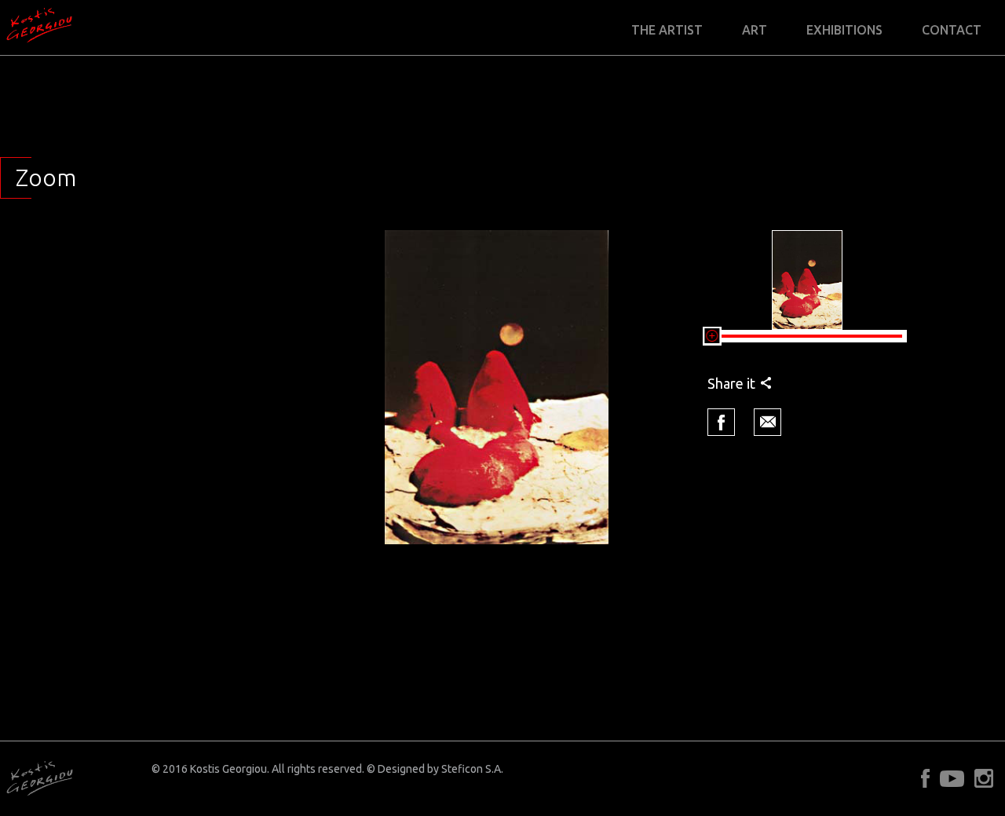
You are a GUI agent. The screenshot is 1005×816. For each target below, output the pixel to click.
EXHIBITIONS (844, 30)
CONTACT (951, 30)
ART (754, 30)
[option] (497, 387)
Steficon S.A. (472, 769)
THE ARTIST (667, 30)
